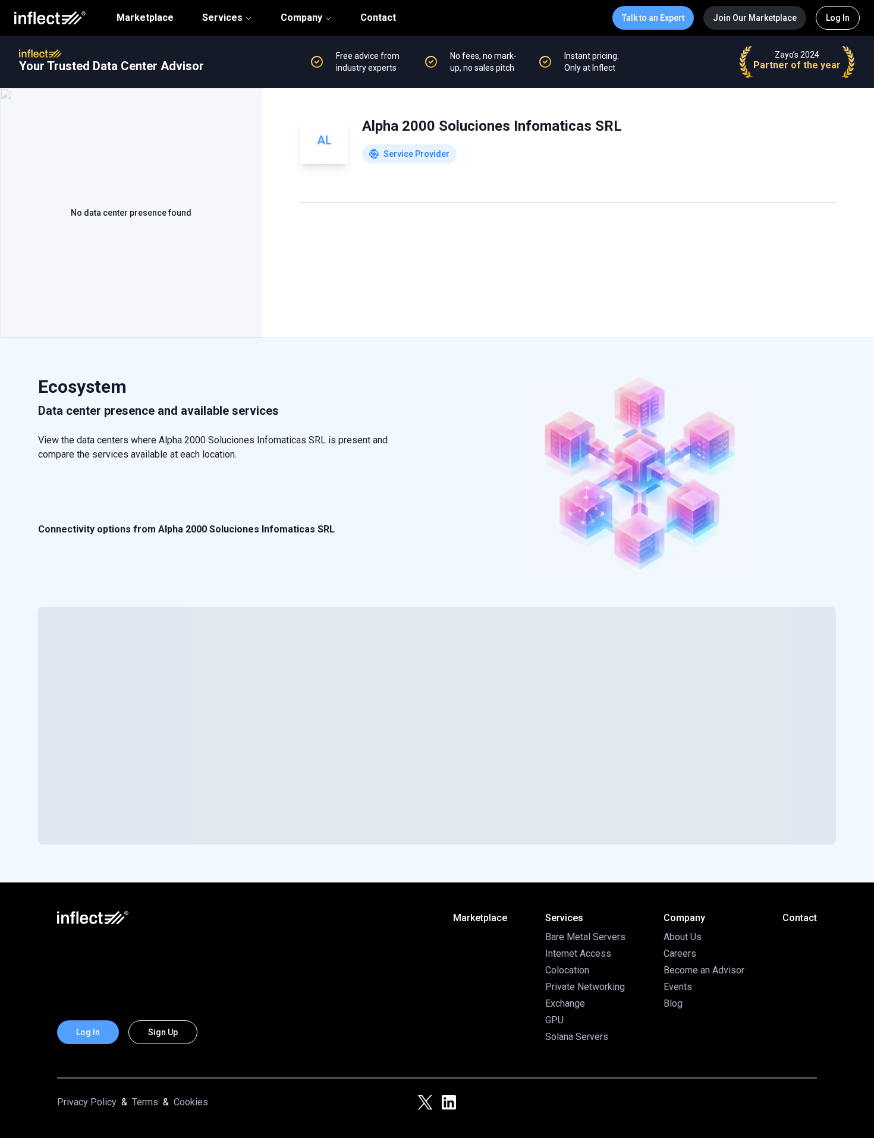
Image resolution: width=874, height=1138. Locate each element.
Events (678, 986)
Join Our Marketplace (755, 18)
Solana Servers (576, 1036)
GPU (554, 1020)
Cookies (191, 1102)
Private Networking (585, 986)
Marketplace (145, 18)
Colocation (567, 970)
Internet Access (578, 953)
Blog (673, 1003)
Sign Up (163, 1032)
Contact (378, 18)
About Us (683, 936)
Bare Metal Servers (585, 936)
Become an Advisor (704, 970)
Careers (680, 953)
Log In (838, 18)
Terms (145, 1102)
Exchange (565, 1003)
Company (301, 17)
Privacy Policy (87, 1102)
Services (222, 17)
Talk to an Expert (653, 18)
